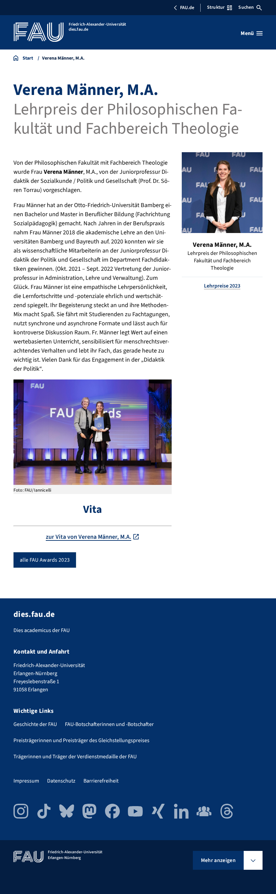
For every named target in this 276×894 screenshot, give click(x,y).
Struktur (216, 7)
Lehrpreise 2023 (222, 286)
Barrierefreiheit (100, 781)
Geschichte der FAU (35, 724)
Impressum (26, 781)
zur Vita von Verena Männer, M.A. (88, 537)
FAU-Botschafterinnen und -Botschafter (109, 724)
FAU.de (187, 7)
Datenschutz (61, 781)
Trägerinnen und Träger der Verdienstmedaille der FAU (75, 756)
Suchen (246, 7)
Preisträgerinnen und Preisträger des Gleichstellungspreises (81, 740)
